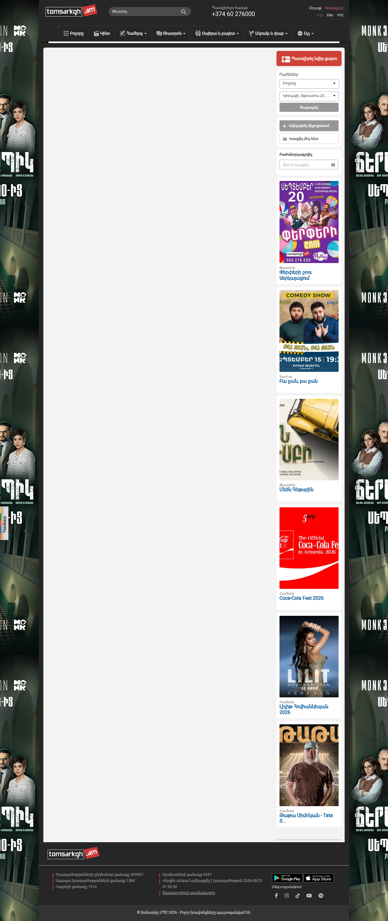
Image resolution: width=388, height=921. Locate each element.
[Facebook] (276, 896)
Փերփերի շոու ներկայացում (295, 275)
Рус (340, 15)
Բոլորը (77, 33)
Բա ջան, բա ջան (298, 381)
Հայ (319, 15)
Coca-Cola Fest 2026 (301, 598)
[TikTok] (298, 896)
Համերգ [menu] (135, 33)
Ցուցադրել (309, 107)
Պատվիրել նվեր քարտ (313, 58)
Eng (330, 15)
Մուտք (315, 8)
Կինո (105, 33)
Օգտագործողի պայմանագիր (188, 893)
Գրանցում (334, 8)
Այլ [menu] (307, 33)
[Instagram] (287, 896)
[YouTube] (309, 896)
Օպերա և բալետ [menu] (219, 33)
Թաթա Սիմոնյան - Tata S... (306, 818)
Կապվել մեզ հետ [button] (303, 139)
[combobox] (309, 84)
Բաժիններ (288, 74)
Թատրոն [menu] (172, 33)
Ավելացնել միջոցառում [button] (308, 126)
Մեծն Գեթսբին (296, 489)
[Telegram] (321, 896)
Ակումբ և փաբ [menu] (270, 33)
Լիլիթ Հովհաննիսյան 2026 (303, 709)
